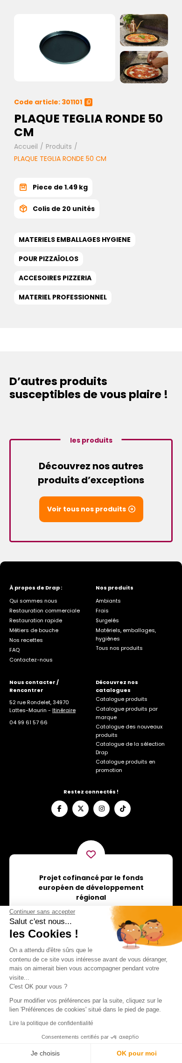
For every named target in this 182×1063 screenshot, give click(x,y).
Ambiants (108, 600)
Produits (59, 146)
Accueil (26, 146)
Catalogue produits (121, 699)
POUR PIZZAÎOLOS (48, 258)
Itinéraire (64, 710)
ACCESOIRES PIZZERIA (55, 278)
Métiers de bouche (33, 630)
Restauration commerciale (44, 610)
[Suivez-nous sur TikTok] (122, 809)
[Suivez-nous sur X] (80, 809)
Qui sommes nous (33, 600)
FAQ (14, 650)
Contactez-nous (31, 659)
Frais (102, 610)
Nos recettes (26, 640)
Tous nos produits (119, 648)
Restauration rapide (35, 620)
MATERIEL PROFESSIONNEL (63, 297)
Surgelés (107, 620)
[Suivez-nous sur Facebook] (59, 809)
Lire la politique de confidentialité (51, 1023)
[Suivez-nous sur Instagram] (101, 809)
